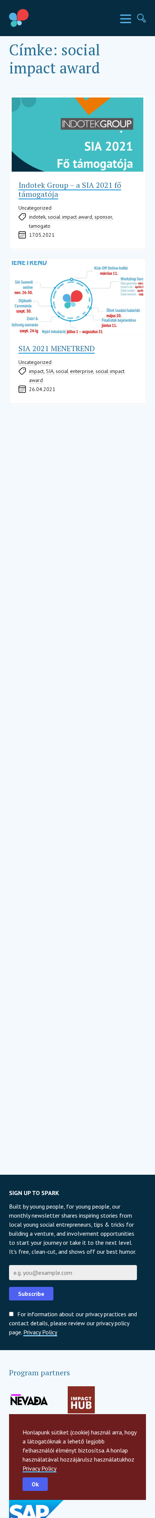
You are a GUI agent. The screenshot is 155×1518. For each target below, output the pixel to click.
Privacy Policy (39, 1468)
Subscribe (31, 1293)
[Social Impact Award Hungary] (36, 18)
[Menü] (125, 19)
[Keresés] (141, 18)
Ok (35, 1484)
